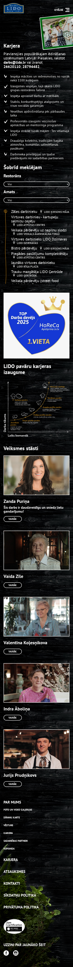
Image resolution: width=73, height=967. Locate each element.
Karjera (8, 833)
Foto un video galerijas (18, 809)
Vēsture (8, 825)
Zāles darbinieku (24, 211)
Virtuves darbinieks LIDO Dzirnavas (39, 239)
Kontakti (12, 883)
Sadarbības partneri (16, 840)
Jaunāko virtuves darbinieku (33, 262)
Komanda (9, 848)
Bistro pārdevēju (24, 248)
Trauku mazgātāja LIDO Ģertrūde (37, 271)
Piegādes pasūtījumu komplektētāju (39, 253)
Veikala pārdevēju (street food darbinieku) (35, 282)
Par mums (12, 802)
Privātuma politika (21, 907)
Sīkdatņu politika (20, 895)
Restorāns (12, 176)
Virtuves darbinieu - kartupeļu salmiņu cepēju (34, 219)
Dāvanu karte (12, 817)
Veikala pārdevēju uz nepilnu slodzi (39, 230)
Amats (9, 192)
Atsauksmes (14, 871)
